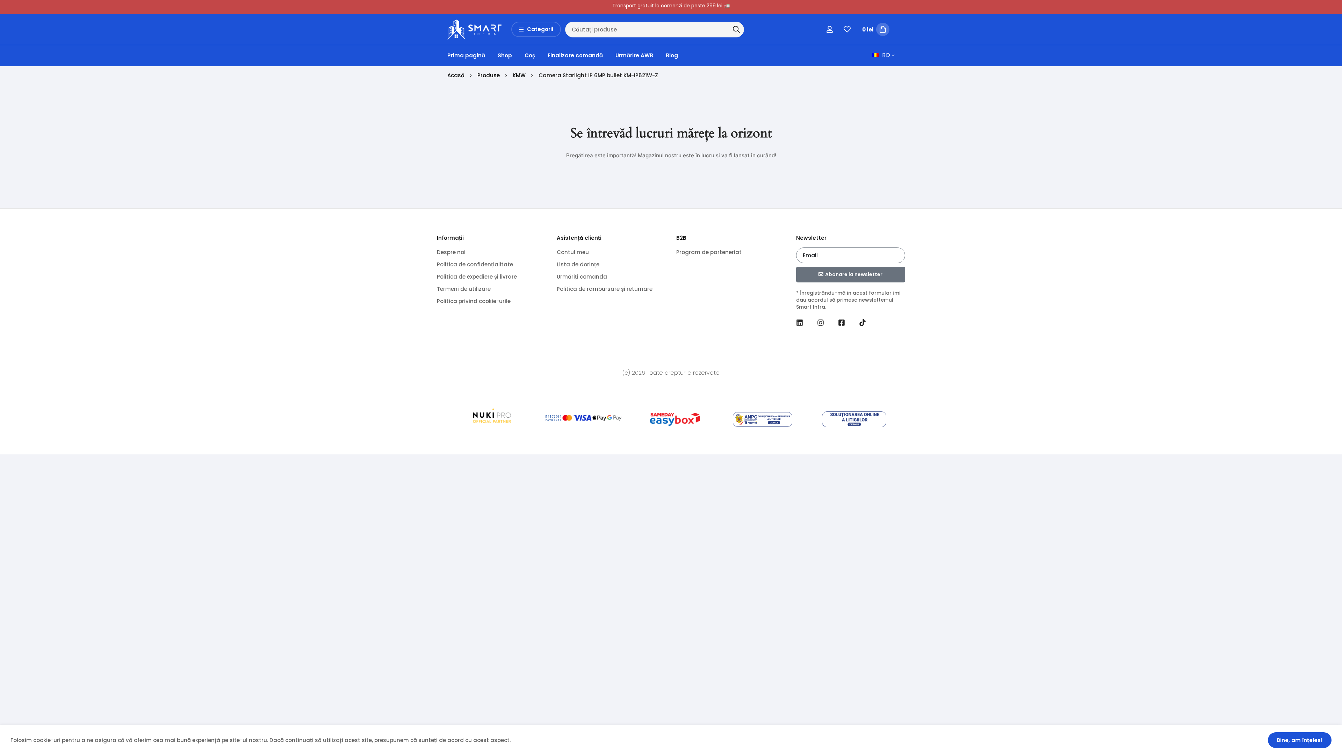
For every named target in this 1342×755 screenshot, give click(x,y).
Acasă (455, 75)
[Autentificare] (829, 29)
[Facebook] (841, 322)
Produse (488, 75)
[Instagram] (820, 322)
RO (886, 55)
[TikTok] (862, 322)
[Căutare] (736, 29)
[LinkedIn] (799, 322)
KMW (519, 75)
